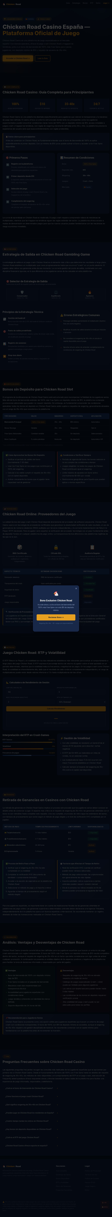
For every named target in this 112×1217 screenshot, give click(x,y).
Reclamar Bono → (56, 617)
